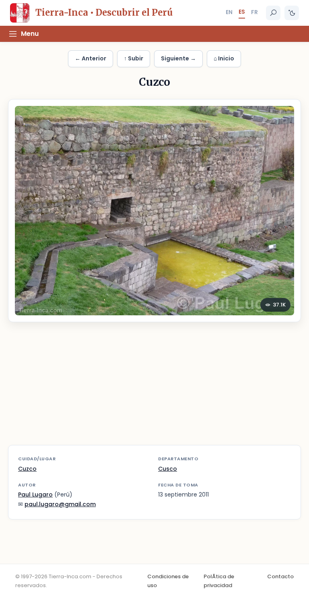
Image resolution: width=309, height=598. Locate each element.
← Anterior (90, 58)
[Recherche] (273, 13)
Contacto (280, 576)
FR (254, 12)
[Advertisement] (154, 388)
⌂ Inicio (224, 58)
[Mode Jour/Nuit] (291, 13)
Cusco (167, 469)
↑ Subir (133, 58)
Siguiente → (178, 58)
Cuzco (27, 469)
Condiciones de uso (168, 581)
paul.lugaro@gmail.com (60, 504)
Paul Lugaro (35, 494)
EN (229, 12)
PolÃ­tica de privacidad (219, 581)
